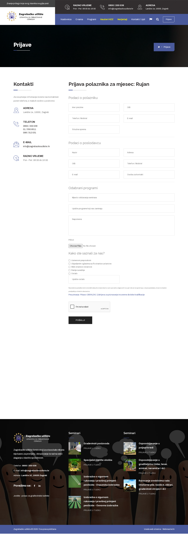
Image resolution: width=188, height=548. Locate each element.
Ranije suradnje (78, 270)
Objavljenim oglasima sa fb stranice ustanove (91, 264)
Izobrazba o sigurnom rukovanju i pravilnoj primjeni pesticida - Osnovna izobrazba (101, 501)
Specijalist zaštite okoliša (98, 460)
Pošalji (80, 320)
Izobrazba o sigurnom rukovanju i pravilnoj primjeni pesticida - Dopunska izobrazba (101, 480)
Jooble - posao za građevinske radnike (31, 496)
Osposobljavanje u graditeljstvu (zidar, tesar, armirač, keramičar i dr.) (153, 464)
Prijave (169, 19)
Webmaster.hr (169, 529)
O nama (79, 19)
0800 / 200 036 (30, 126)
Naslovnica (66, 19)
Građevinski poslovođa (96, 443)
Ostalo (74, 273)
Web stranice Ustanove (81, 267)
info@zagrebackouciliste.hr (36, 146)
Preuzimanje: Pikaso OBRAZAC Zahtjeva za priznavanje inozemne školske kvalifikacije (107, 295)
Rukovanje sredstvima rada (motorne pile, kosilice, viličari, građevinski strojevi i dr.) (156, 484)
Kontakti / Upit (138, 19)
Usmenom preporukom (81, 260)
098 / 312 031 (29, 132)
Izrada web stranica (152, 529)
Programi (91, 19)
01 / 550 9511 (29, 129)
